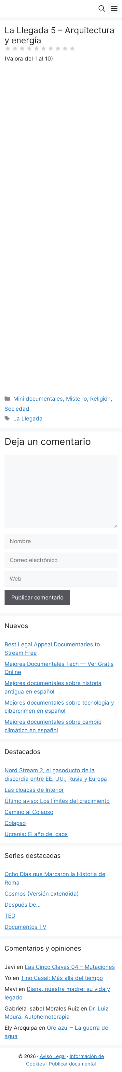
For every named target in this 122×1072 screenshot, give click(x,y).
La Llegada (28, 418)
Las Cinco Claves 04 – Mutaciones (70, 967)
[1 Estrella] (8, 48)
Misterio (76, 398)
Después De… (23, 904)
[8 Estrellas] (58, 48)
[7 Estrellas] (50, 48)
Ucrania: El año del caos (36, 834)
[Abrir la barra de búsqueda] (102, 8)
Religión (100, 398)
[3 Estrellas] (22, 48)
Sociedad (17, 408)
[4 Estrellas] (29, 48)
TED (10, 916)
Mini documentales (38, 398)
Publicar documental (72, 1064)
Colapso (15, 823)
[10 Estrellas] (72, 48)
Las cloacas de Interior (34, 790)
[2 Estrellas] (15, 48)
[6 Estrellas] (43, 48)
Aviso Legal (53, 1056)
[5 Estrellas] (36, 48)
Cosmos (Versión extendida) (42, 893)
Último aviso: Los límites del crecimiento (57, 801)
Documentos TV (26, 927)
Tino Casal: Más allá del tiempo (62, 978)
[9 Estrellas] (65, 48)
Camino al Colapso (29, 812)
